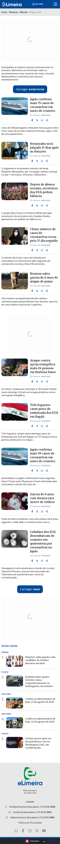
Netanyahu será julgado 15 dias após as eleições (44, 147)
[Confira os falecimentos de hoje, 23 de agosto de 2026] (14, 703)
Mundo (23, 12)
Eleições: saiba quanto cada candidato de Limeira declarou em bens (40, 660)
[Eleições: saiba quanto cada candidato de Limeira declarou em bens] (14, 661)
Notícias (13, 12)
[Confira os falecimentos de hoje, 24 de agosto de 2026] (14, 722)
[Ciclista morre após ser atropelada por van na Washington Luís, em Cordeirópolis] (14, 742)
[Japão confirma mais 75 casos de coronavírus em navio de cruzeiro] (14, 106)
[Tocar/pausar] (49, 841)
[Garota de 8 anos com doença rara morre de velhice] (14, 501)
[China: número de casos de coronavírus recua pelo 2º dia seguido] (14, 236)
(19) (47, 806)
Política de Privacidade (30, 822)
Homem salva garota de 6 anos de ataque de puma (44, 277)
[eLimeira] (30, 776)
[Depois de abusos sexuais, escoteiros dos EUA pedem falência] (14, 191)
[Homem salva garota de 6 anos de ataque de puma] (14, 280)
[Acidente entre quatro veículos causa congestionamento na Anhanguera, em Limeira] (14, 680)
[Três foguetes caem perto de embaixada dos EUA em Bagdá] (14, 412)
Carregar (30, 89)
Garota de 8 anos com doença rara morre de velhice (42, 498)
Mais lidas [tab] (9, 645)
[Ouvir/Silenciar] (53, 841)
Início (4, 12)
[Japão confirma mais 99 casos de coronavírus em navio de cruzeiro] (14, 456)
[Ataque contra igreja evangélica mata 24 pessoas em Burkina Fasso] (14, 367)
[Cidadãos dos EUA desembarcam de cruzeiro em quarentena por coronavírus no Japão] (14, 539)
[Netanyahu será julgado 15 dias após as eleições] (14, 150)
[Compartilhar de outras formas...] (47, 120)
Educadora (34, 841)
